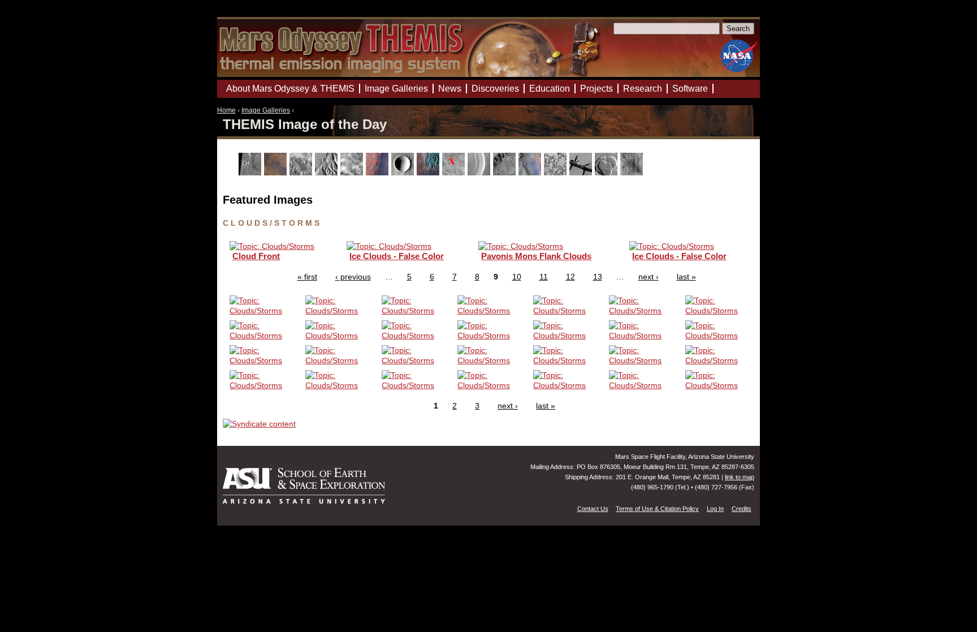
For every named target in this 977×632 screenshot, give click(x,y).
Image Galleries (265, 110)
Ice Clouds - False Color (396, 256)
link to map (739, 477)
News (449, 88)
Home (226, 110)
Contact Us (592, 508)
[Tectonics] (582, 172)
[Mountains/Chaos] (531, 172)
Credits (741, 508)
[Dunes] (429, 172)
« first (307, 276)
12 (570, 276)
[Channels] (327, 172)
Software (690, 88)
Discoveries (495, 88)
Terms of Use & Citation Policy (657, 508)
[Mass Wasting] (505, 172)
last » (686, 276)
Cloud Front (256, 256)
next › (648, 276)
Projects (596, 88)
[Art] (251, 172)
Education (549, 88)
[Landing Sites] (455, 172)
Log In (715, 508)
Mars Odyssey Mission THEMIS (249, 13)
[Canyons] (302, 172)
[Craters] (404, 172)
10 (516, 276)
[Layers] (480, 172)
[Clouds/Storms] (353, 172)
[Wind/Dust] (633, 172)
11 (543, 276)
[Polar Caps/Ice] (556, 172)
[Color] (378, 172)
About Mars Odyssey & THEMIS (290, 88)
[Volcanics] (607, 172)
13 (597, 276)
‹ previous (353, 276)
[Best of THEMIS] (276, 172)
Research (642, 88)
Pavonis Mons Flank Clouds (536, 256)
